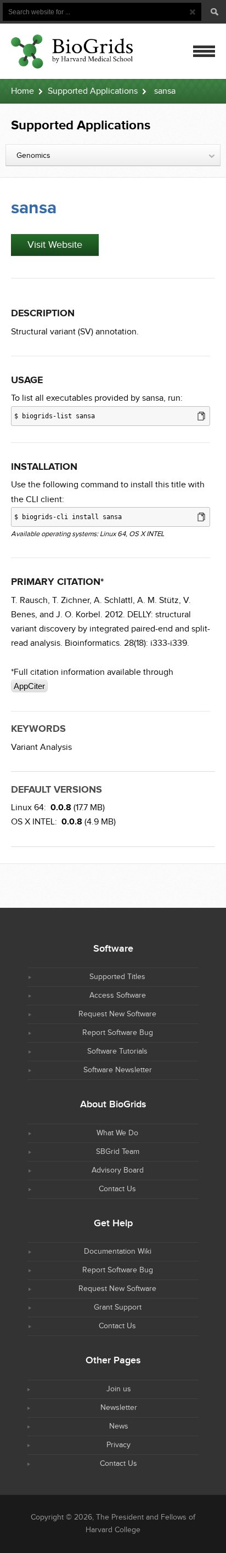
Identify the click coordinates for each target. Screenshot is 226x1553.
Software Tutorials (117, 1051)
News (118, 1426)
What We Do (117, 1133)
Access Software (117, 995)
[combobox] (113, 155)
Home (22, 91)
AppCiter (29, 686)
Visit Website (54, 245)
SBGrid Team (117, 1151)
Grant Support (118, 1307)
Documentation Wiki (117, 1251)
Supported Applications (93, 91)
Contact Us (117, 1189)
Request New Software (117, 1014)
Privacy (118, 1445)
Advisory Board (118, 1170)
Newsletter (118, 1407)
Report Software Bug (117, 1032)
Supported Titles (117, 976)
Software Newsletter (117, 1070)
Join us (118, 1389)
